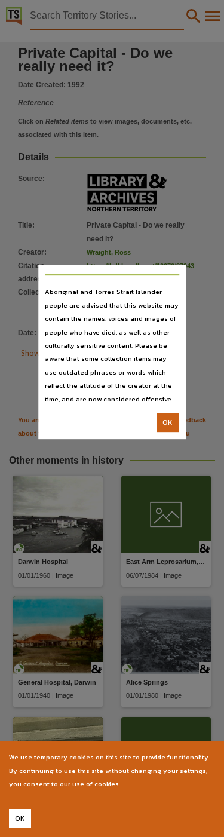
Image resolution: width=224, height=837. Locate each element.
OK (167, 422)
